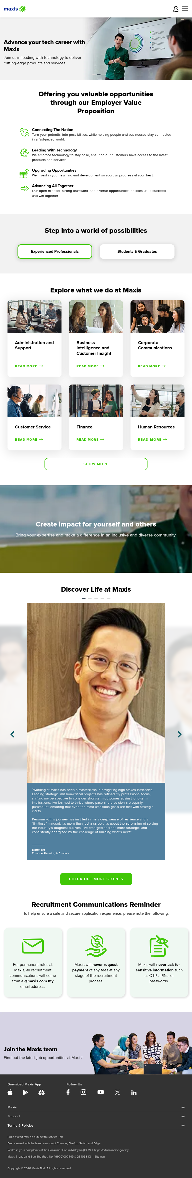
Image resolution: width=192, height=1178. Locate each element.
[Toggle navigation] (185, 8)
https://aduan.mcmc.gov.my (111, 1150)
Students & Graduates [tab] (137, 251)
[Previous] (12, 734)
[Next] (179, 734)
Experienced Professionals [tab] (55, 251)
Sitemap (99, 1157)
